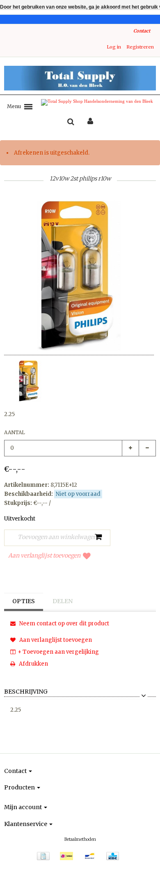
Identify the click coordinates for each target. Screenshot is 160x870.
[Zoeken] (71, 122)
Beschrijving (26, 692)
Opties (23, 601)
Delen (63, 601)
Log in (114, 47)
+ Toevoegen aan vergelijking (58, 651)
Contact (141, 31)
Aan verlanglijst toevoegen (44, 555)
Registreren (140, 47)
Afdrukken (33, 663)
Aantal (14, 432)
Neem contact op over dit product (63, 623)
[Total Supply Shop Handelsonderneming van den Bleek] (80, 78)
